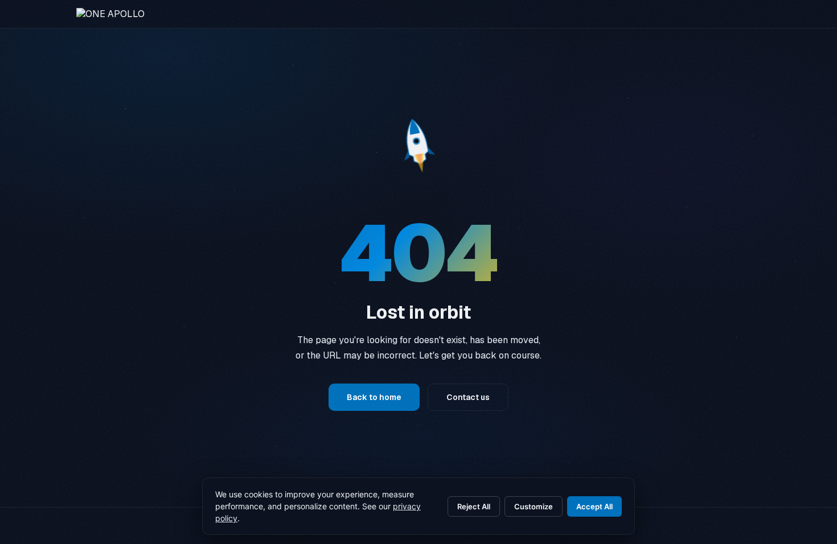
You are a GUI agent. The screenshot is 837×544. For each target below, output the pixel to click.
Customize (533, 506)
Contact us (468, 397)
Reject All (473, 506)
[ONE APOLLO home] (110, 14)
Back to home (374, 397)
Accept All (594, 506)
